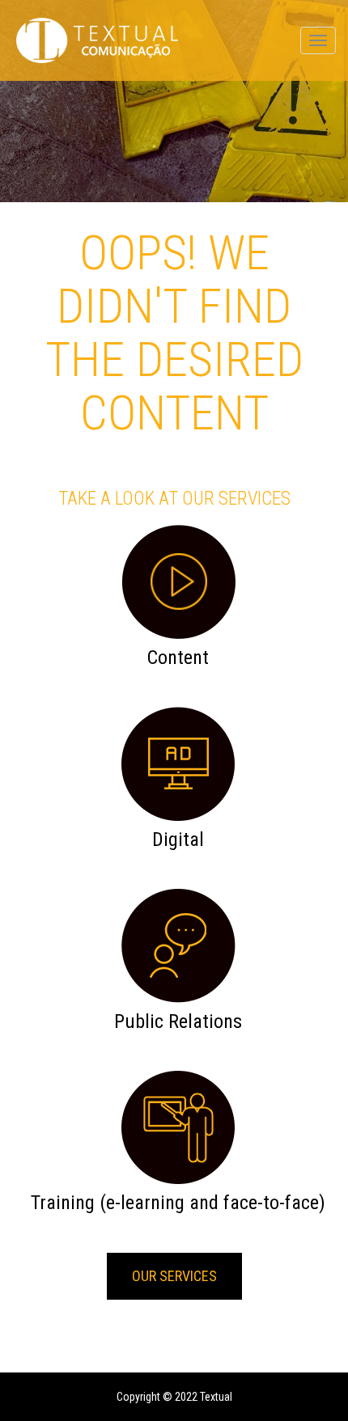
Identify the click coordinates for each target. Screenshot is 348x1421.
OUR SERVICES (174, 1275)
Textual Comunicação (97, 40)
